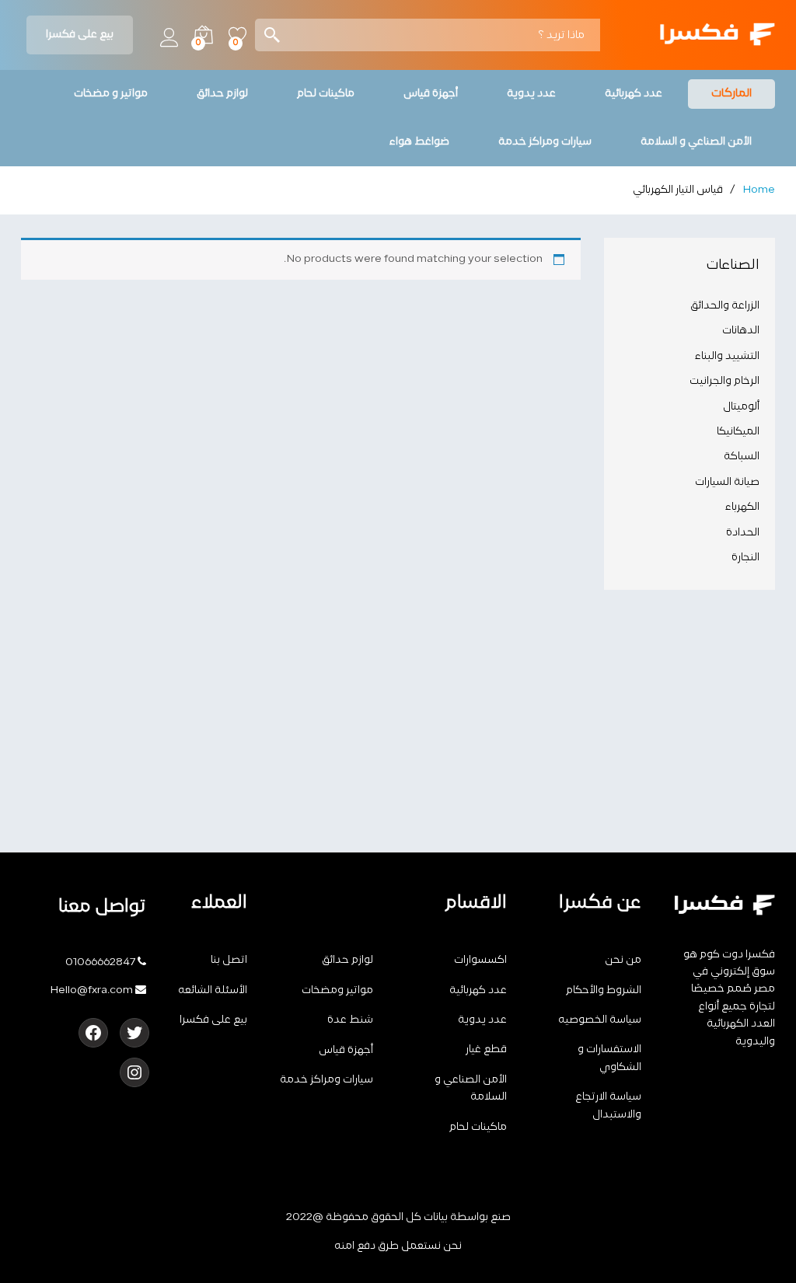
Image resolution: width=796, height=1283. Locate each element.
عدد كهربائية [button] (633, 94)
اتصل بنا (229, 960)
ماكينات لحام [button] (325, 94)
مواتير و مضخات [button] (111, 94)
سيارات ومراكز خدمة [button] (545, 142)
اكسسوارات (480, 960)
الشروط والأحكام (603, 990)
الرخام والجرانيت (724, 381)
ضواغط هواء (419, 142)
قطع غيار (486, 1049)
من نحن (623, 960)
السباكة (741, 456)
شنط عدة (350, 1020)
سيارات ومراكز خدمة (326, 1080)
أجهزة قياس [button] (430, 94)
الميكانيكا (738, 432)
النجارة (745, 557)
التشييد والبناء (727, 356)
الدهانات (740, 330)
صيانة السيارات (727, 482)
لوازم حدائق (347, 960)
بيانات (435, 1217)
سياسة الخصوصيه (599, 1020)
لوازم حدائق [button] (222, 94)
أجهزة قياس (346, 1050)
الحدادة (742, 533)
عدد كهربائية (478, 990)
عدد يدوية (482, 1020)
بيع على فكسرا (79, 34)
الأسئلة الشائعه (212, 990)
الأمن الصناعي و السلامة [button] (696, 142)
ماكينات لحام (478, 1127)
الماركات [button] (731, 93)
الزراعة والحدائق (724, 306)
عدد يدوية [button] (531, 94)
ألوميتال (741, 407)
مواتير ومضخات (337, 990)
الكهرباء (742, 507)
